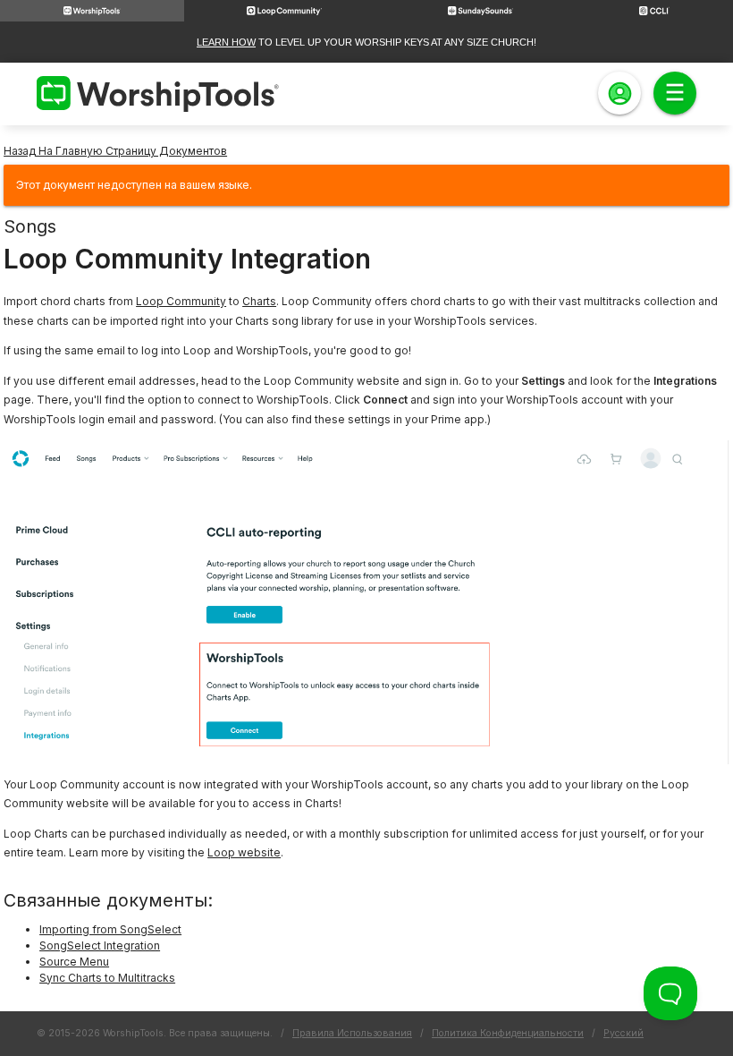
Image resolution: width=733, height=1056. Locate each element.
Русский (623, 1033)
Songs (30, 226)
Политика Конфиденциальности (508, 1033)
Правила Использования (352, 1033)
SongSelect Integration (99, 945)
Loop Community (181, 301)
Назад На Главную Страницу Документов (115, 151)
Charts (259, 301)
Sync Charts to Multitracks (107, 977)
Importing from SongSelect (110, 929)
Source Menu (74, 961)
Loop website (244, 852)
